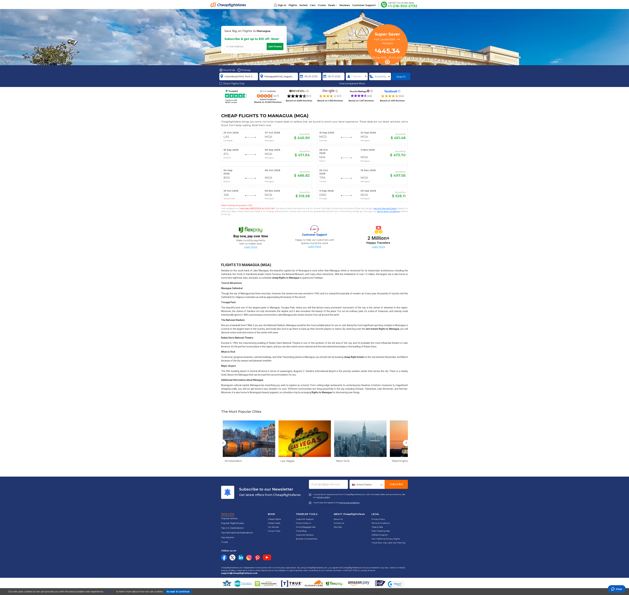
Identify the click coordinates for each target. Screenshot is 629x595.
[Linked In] (241, 557)
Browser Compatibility (306, 539)
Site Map (338, 527)
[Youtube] (267, 557)
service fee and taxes (385, 208)
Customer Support (305, 519)
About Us (338, 519)
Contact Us (339, 523)
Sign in (282, 5)
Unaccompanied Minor (352, 83)
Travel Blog (301, 531)
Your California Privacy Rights (386, 539)
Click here (109, 591)
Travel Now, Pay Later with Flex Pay (389, 542)
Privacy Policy (378, 519)
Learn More (250, 247)
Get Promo (275, 46)
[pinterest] (257, 557)
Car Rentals (273, 527)
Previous (222, 443)
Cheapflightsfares (229, 5)
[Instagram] (249, 557)
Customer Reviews (305, 535)
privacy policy (323, 497)
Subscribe (396, 484)
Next (406, 443)
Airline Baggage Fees (305, 527)
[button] (396, 584)
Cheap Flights (274, 519)
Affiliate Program (380, 535)
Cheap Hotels (274, 523)
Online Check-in (303, 523)
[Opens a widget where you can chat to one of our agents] (617, 589)
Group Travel (274, 531)
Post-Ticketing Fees (381, 531)
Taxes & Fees (377, 527)
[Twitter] (232, 557)
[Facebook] (224, 559)
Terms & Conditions (381, 523)
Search (401, 76)
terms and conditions (388, 211)
